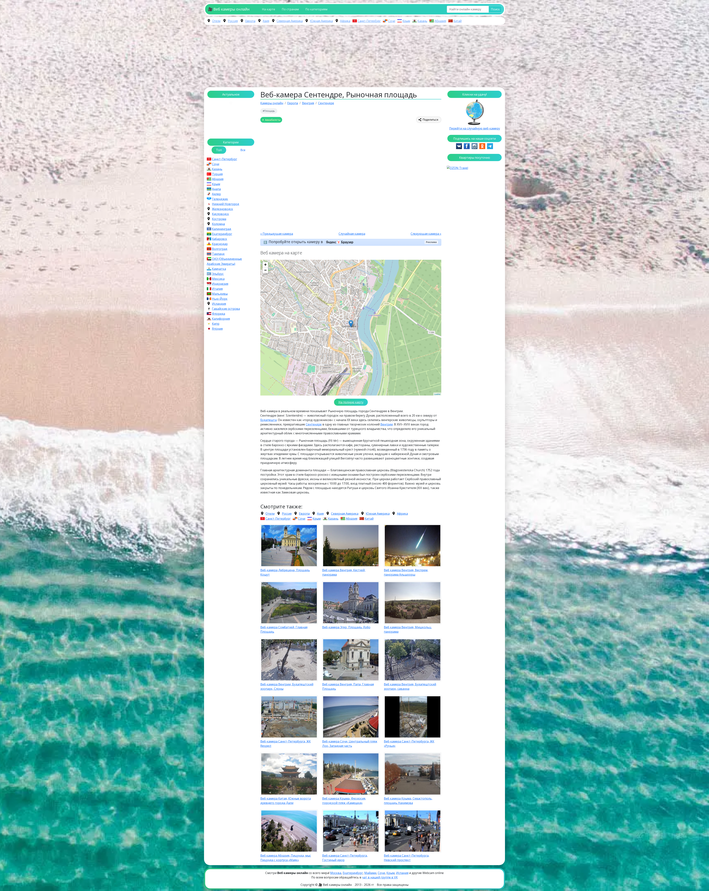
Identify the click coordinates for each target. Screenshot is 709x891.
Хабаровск (219, 239)
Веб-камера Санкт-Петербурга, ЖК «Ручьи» (409, 743)
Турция (217, 174)
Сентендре (314, 424)
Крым (406, 21)
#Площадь (269, 111)
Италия (217, 289)
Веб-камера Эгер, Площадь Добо (346, 627)
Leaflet (437, 394)
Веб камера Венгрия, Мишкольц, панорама (408, 629)
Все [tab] (242, 150)
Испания (402, 873)
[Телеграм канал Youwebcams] (490, 146)
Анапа (216, 189)
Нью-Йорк (219, 299)
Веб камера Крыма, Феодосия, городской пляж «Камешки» (344, 800)
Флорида (218, 314)
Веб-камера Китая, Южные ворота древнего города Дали (285, 800)
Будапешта (268, 420)
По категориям (316, 9)
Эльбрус (218, 274)
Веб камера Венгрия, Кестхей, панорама (343, 572)
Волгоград (219, 249)
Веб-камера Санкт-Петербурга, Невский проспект (406, 857)
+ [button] (265, 264)
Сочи (391, 21)
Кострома (219, 219)
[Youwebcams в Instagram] (474, 146)
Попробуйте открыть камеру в (296, 241)
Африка (345, 21)
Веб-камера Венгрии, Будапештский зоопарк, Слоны (286, 686)
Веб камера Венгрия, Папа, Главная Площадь (348, 686)
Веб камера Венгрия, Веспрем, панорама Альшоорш (406, 572)
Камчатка (219, 269)
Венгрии (386, 424)
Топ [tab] (219, 150)
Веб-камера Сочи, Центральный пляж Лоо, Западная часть (349, 743)
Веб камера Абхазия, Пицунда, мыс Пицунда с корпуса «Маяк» (285, 857)
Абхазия (440, 21)
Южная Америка (321, 21)
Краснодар (220, 244)
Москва (335, 873)
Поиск (495, 9)
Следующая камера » (426, 234)
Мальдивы (220, 294)
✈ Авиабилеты (271, 120)
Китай (457, 21)
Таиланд (218, 254)
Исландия (219, 304)
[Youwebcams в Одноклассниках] (482, 146)
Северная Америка (290, 21)
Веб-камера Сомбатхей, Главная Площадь (283, 629)
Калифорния (221, 319)
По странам (290, 9)
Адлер (216, 194)
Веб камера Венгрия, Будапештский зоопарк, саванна (410, 686)
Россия (233, 21)
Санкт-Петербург (369, 21)
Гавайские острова (226, 309)
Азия (266, 21)
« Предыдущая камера (276, 234)
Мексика (218, 279)
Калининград (221, 229)
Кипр (215, 324)
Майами (370, 873)
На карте (268, 9)
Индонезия (220, 284)
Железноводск (222, 209)
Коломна (218, 224)
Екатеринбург (222, 234)
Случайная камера (352, 234)
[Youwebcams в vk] (459, 146)
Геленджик (220, 199)
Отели (216, 21)
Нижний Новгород (225, 204)
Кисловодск (220, 214)
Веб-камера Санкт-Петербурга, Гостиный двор (345, 857)
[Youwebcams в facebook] (467, 146)
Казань (422, 21)
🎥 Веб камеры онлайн (229, 9)
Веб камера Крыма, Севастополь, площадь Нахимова (408, 800)
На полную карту (350, 402)
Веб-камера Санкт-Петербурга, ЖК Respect (285, 743)
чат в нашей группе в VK (380, 877)
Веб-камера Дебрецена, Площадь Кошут (285, 572)
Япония (217, 329)
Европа (250, 21)
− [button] (265, 270)
